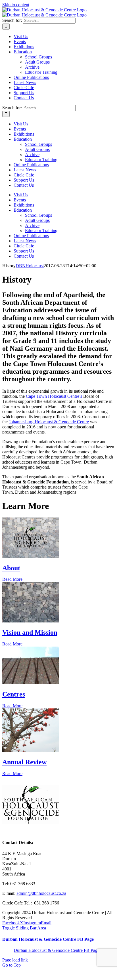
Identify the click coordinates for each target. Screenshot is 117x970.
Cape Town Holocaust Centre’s (54, 396)
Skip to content (15, 4)
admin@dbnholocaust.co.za (41, 893)
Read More (12, 579)
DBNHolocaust (30, 265)
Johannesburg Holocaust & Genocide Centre (49, 421)
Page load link (15, 960)
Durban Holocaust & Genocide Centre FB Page (48, 939)
